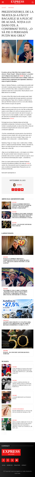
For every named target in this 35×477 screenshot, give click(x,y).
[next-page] (5, 433)
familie (28, 163)
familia (21, 76)
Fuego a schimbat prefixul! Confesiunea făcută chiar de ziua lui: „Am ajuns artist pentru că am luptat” (21, 206)
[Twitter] (19, 189)
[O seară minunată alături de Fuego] (6, 397)
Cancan (12, 118)
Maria (19, 185)
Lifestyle (6, 320)
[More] (27, 67)
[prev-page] (3, 433)
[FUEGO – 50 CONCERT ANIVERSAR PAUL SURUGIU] (6, 224)
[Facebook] (13, 189)
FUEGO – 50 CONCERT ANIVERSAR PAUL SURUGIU (16, 353)
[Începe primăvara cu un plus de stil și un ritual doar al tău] (6, 411)
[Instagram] (16, 189)
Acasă (4, 7)
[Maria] (15, 184)
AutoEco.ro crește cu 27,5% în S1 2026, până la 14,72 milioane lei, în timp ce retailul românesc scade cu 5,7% (17, 323)
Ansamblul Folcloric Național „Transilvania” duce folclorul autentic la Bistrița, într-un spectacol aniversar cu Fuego (15, 292)
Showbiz (11, 7)
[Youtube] (22, 189)
